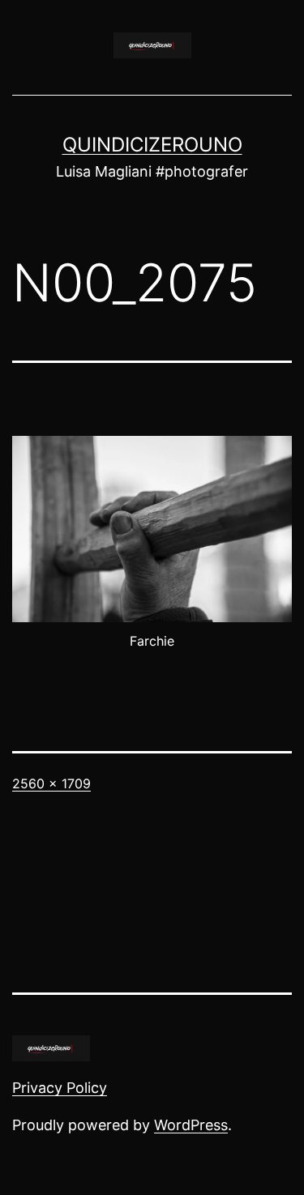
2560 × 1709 (51, 783)
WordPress (191, 1124)
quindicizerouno (152, 144)
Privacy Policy (59, 1087)
